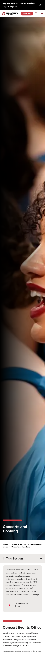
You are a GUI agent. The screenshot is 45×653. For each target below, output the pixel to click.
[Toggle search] (36, 13)
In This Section (13, 558)
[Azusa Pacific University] (10, 13)
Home (5, 544)
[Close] (40, 5)
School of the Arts (19, 544)
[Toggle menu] (42, 13)
